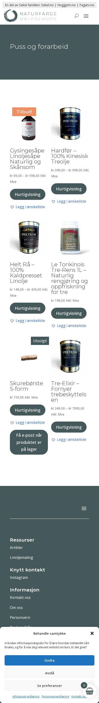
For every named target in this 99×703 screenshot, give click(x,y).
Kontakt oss (79, 696)
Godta (49, 660)
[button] (92, 633)
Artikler (16, 547)
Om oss (16, 607)
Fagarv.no (86, 5)
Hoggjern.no (66, 5)
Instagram (19, 577)
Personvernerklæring (55, 696)
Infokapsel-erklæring (25, 696)
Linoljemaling (21, 557)
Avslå (49, 673)
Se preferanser (49, 685)
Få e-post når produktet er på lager (29, 442)
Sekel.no (47, 5)
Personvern (20, 617)
